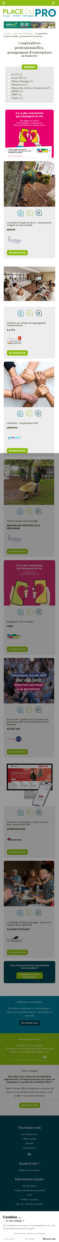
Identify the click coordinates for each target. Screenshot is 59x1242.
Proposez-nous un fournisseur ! (29, 975)
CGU (29, 1194)
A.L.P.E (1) (16, 74)
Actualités (29, 1143)
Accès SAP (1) (18, 77)
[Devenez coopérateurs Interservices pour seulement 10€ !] (29, 783)
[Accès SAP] (29, 680)
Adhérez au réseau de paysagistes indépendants (26, 324)
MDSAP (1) (17, 91)
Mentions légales (29, 1185)
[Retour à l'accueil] (29, 13)
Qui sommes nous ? (29, 1134)
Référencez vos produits (29, 1170)
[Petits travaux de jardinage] (29, 482)
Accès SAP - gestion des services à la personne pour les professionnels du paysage (28, 722)
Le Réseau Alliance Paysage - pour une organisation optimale (29, 923)
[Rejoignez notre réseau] (29, 583)
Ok (45, 1057)
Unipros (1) (17, 97)
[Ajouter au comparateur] (39, 213)
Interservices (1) (19, 84)
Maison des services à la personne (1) (30, 87)
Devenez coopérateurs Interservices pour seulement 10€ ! (27, 823)
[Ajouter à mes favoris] (29, 213)
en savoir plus (17, 253)
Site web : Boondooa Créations (29, 1204)
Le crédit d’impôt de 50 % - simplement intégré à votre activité (29, 224)
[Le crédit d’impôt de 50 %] (29, 184)
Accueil (7, 33)
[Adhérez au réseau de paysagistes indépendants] (29, 284)
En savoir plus (29, 1023)
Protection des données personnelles (29, 1190)
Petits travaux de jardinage (22, 520)
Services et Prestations (23, 33)
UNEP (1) (16, 94)
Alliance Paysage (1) (22, 81)
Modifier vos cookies (29, 1199)
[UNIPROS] (29, 384)
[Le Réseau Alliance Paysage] (29, 883)
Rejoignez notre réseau (20, 621)
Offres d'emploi (29, 1138)
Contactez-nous (29, 1147)
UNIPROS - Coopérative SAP (22, 423)
